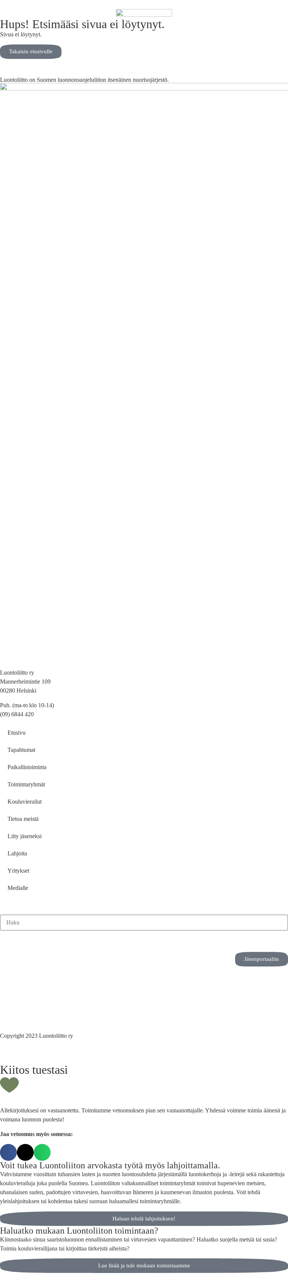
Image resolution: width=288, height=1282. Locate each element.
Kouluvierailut (25, 801)
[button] (8, 1152)
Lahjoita (17, 853)
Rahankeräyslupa (20, 1012)
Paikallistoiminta (27, 767)
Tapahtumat (21, 750)
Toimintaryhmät (26, 784)
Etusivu (17, 732)
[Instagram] (9, 939)
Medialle (18, 888)
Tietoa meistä (23, 819)
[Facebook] (29, 939)
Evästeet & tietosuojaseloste (33, 1003)
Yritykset (18, 870)
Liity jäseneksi (25, 836)
